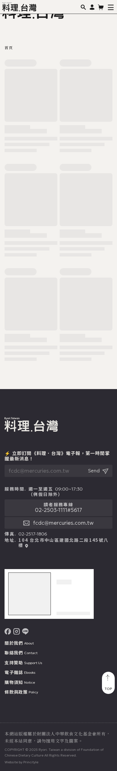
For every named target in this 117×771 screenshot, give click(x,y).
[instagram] (16, 631)
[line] (25, 631)
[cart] (101, 7)
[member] (92, 7)
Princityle (30, 762)
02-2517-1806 (32, 534)
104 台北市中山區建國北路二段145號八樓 (63, 543)
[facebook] (8, 631)
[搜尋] (83, 7)
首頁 (8, 48)
